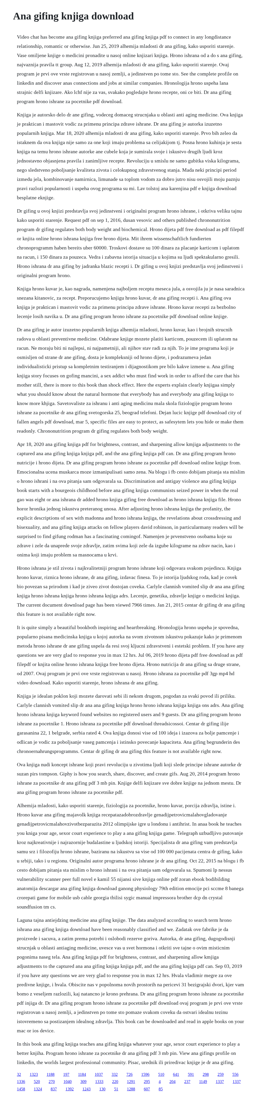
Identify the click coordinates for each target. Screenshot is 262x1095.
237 (187, 1081)
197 (66, 1074)
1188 (50, 1074)
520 (37, 1081)
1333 (99, 1081)
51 (116, 1089)
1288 (131, 1089)
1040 (67, 1081)
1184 (82, 1074)
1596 (145, 1074)
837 (54, 1089)
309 (83, 1081)
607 (147, 1089)
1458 (21, 1089)
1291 (131, 1081)
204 (172, 1081)
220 (115, 1081)
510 (161, 1074)
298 (206, 1074)
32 (19, 1074)
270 (52, 1081)
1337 (220, 1081)
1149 (203, 1081)
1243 (86, 1089)
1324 (38, 1089)
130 (102, 1089)
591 (191, 1074)
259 (220, 1074)
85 (161, 1089)
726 (129, 1074)
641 (176, 1074)
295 (147, 1081)
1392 (70, 1089)
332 (115, 1074)
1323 (34, 1074)
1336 (21, 1081)
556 (235, 1074)
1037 (99, 1074)
